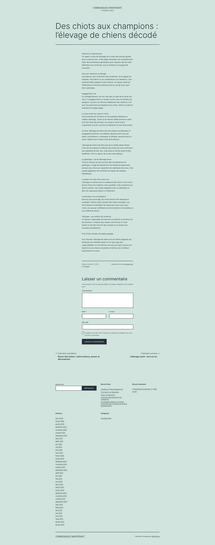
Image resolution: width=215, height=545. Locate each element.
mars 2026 (59, 418)
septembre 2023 (61, 501)
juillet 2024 (59, 473)
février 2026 (59, 421)
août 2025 (59, 438)
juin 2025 (58, 444)
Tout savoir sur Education (110, 392)
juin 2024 (58, 476)
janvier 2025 (59, 458)
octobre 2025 (60, 433)
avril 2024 (59, 481)
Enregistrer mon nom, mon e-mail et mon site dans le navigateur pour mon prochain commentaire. (108, 334)
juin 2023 (58, 510)
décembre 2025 (61, 427)
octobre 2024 (60, 467)
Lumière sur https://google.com (112, 389)
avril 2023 (58, 516)
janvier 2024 (59, 490)
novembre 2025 (61, 430)
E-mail (112, 311)
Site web (85, 322)
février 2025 (59, 456)
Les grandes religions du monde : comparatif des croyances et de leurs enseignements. (114, 404)
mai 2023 (58, 513)
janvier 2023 (59, 525)
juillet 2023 (59, 507)
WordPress (156, 536)
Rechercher (59, 384)
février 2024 (59, 487)
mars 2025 (59, 453)
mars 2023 (59, 519)
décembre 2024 (61, 461)
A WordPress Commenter (141, 389)
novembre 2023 (61, 496)
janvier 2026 (59, 424)
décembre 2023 (61, 493)
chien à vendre (107, 234)
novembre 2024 (61, 464)
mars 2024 (59, 484)
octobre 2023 (60, 499)
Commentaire (87, 291)
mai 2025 (58, 447)
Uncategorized (128, 264)
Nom (84, 311)
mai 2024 (58, 479)
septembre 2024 (61, 470)
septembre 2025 (61, 435)
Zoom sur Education (108, 395)
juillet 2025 (59, 441)
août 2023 (59, 504)
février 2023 (59, 522)
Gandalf (86, 266)
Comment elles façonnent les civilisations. (111, 398)
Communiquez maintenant (107, 7)
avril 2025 (58, 450)
